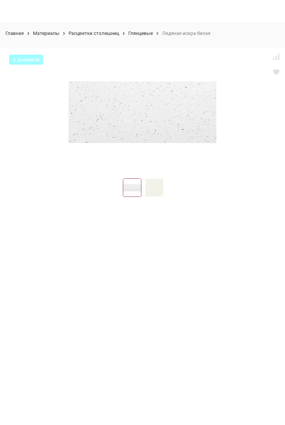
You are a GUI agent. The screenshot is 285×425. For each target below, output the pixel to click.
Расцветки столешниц (94, 33)
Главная (15, 33)
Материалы (46, 33)
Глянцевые (140, 33)
